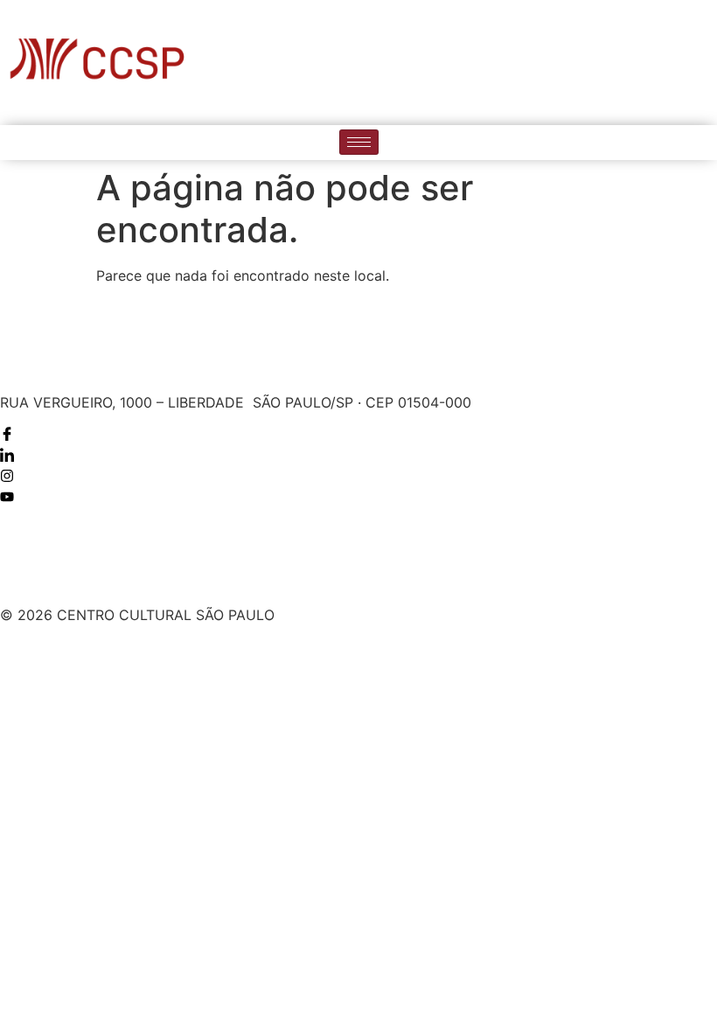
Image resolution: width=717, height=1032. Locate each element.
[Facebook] (593, 62)
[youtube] (701, 62)
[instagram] (665, 62)
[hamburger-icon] (359, 142)
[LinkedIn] (629, 62)
